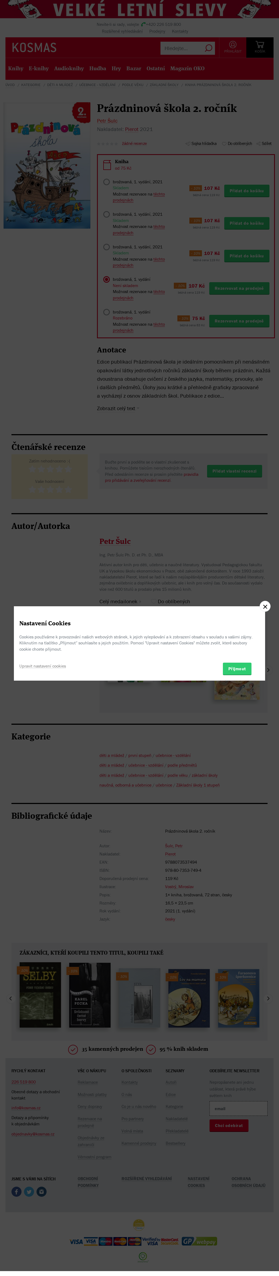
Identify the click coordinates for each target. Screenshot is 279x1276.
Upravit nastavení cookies (42, 666)
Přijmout (237, 668)
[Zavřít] (265, 606)
